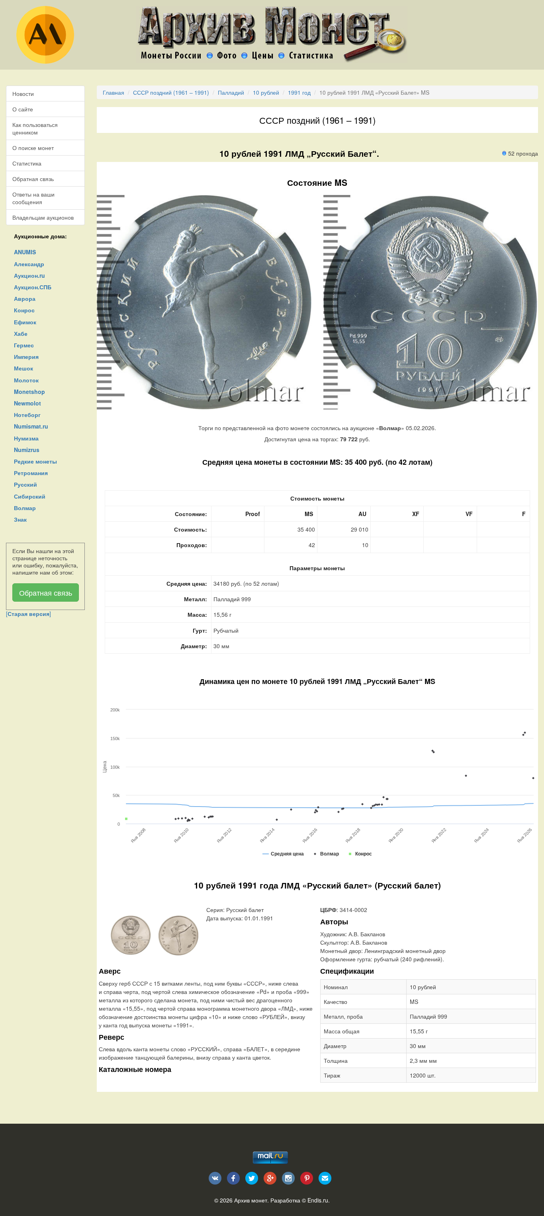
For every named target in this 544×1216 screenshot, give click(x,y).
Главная (113, 92)
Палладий (231, 92)
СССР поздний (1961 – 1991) (171, 92)
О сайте (22, 109)
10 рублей (266, 92)
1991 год (299, 92)
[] (28, 614)
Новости (23, 93)
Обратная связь (33, 179)
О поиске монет (33, 148)
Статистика (26, 163)
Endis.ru (317, 1200)
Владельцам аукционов (43, 217)
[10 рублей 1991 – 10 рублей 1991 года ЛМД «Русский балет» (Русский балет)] (131, 934)
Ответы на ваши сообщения (33, 197)
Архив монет (250, 1200)
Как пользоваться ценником (35, 128)
